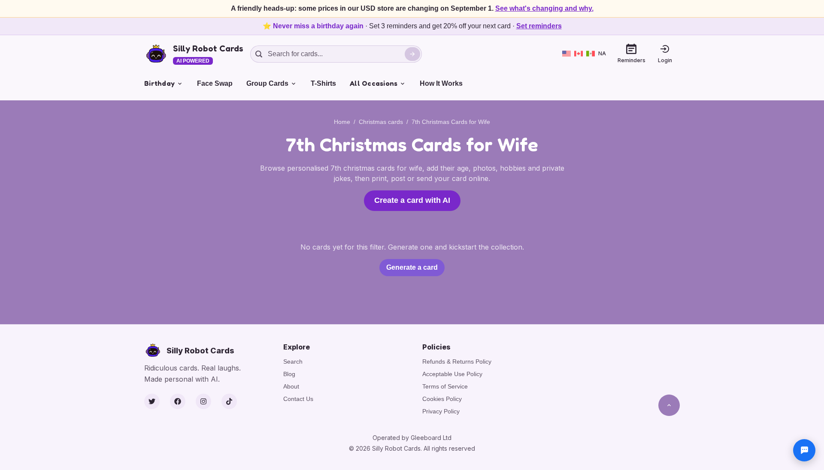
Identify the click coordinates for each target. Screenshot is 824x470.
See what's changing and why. (544, 8)
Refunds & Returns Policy (456, 361)
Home (342, 121)
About (291, 386)
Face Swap (215, 83)
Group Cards (267, 83)
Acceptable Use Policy (452, 374)
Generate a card (412, 267)
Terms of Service (445, 386)
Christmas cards (381, 121)
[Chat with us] (804, 450)
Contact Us (298, 398)
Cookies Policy (442, 398)
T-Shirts (323, 83)
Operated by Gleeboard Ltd (412, 437)
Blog (289, 374)
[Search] (412, 54)
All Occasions (373, 83)
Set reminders (539, 26)
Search (293, 361)
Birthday (159, 83)
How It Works (441, 83)
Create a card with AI (412, 200)
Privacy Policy (441, 411)
